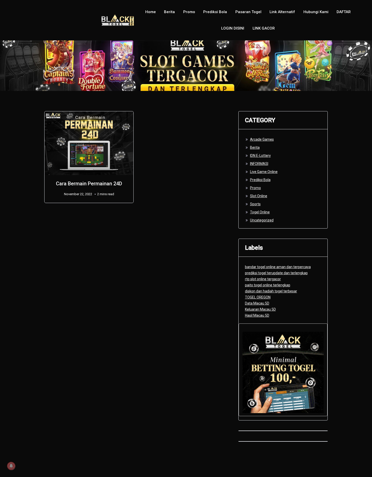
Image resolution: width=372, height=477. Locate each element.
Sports (255, 204)
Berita (169, 12)
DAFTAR (344, 12)
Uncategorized (262, 220)
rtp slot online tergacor (263, 279)
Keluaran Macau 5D (260, 309)
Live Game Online (264, 172)
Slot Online (258, 196)
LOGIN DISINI (232, 28)
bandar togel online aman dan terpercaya (278, 267)
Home (150, 12)
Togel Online (260, 212)
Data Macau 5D (257, 303)
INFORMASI (259, 164)
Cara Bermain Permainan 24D (89, 184)
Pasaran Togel (248, 12)
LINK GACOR (264, 28)
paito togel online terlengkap (267, 285)
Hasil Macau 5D (257, 315)
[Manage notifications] (11, 466)
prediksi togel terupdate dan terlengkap (276, 273)
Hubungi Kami (315, 12)
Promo (189, 12)
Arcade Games (262, 139)
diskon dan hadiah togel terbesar (271, 291)
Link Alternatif (282, 12)
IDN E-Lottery (260, 156)
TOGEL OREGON (258, 297)
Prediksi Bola (215, 12)
